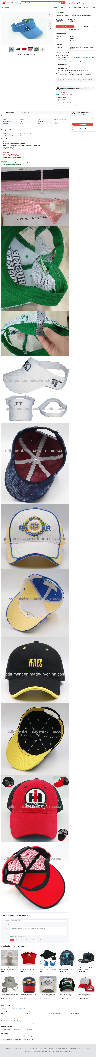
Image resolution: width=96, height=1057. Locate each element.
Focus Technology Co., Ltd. (39, 1051)
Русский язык (35, 1048)
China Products (20, 1046)
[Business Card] (92, 118)
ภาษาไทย (71, 1048)
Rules (93, 7)
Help (69, 7)
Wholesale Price (50, 1046)
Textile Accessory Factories (45, 1036)
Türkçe (75, 1048)
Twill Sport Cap (18, 1039)
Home (2, 10)
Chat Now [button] (86, 26)
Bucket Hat (3, 1013)
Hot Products (13, 1046)
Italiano (41, 1048)
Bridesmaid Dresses (17, 1029)
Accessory (3, 1016)
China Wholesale (42, 1046)
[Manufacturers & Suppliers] (9, 2)
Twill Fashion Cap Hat (80, 1036)
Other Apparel (17, 10)
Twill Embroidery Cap (7, 1039)
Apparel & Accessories (9, 10)
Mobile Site (78, 1046)
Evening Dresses (6, 1029)
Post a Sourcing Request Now (40, 939)
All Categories (6, 7)
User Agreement (56, 1051)
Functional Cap (28, 1016)
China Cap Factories (18, 1036)
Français (29, 1048)
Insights (83, 1046)
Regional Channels (64, 1046)
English (15, 1048)
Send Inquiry (65, 26)
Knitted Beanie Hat (75, 1013)
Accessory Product (7, 1036)
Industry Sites (57, 1046)
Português (25, 1048)
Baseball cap (4, 1011)
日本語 (63, 1048)
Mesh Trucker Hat (52, 1011)
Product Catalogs (21, 1008)
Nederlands (50, 1048)
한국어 (59, 1048)
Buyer (62, 7)
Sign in (93, 3)
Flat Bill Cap (27, 1011)
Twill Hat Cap (70, 1036)
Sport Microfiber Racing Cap (54, 1013)
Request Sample (82, 29)
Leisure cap (27, 1013)
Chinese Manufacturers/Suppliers (31, 1046)
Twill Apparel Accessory (59, 1036)
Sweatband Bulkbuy (28, 1039)
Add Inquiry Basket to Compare (27, 54)
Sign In (57, 105)
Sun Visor (73, 1011)
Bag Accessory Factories (30, 1036)
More (2, 1042)
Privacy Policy (69, 1051)
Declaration (62, 1051)
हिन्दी (67, 1048)
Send (12, 939)
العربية (55, 1048)
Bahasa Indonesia (87, 1048)
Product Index (72, 1046)
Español (19, 1048)
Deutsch (45, 1048)
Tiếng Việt (80, 1048)
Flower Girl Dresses (28, 1029)
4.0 (77, 114)
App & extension (77, 7)
